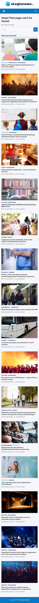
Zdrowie (11, 272)
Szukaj (35, 29)
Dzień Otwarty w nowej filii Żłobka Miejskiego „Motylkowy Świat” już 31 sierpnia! (18, 136)
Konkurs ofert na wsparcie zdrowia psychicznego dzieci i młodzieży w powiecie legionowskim (17, 276)
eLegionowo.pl (25, 600)
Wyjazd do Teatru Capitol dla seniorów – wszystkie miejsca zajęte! (16, 518)
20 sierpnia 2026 (8, 69)
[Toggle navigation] (3, 11)
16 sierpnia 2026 (8, 591)
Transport (15, 307)
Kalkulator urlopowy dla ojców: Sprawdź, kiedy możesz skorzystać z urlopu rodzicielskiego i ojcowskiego (18, 414)
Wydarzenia (22, 62)
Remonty (4, 340)
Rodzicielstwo (6, 410)
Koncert (4, 97)
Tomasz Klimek (20, 69)
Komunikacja (5, 307)
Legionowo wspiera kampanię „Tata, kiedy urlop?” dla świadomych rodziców (16, 240)
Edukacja (4, 62)
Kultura (4, 202)
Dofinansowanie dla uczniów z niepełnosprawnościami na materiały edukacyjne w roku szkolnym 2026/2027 (16, 449)
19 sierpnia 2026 (8, 139)
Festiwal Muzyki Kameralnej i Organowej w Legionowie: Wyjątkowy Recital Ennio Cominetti (19, 101)
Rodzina (4, 237)
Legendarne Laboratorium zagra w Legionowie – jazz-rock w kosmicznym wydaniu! (19, 553)
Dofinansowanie (6, 445)
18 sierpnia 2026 (8, 312)
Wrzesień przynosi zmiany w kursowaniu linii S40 (19, 309)
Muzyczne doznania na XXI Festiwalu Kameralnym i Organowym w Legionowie (16, 588)
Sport (3, 167)
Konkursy (4, 272)
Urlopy (10, 237)
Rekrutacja (13, 62)
